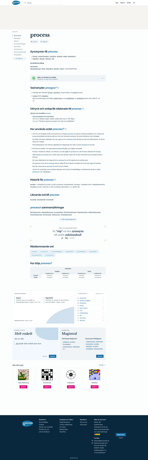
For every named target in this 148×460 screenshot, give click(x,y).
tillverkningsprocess (70, 212)
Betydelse (17, 38)
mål (53, 59)
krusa (82, 305)
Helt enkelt (23, 334)
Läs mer (52, 356)
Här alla (45, 356)
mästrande (76, 347)
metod (62, 69)
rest (81, 310)
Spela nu (23, 386)
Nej (66, 238)
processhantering (36, 255)
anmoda (83, 318)
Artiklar (129, 2)
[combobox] (43, 3)
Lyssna (35, 41)
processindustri (49, 255)
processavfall (69, 251)
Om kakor (63, 427)
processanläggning (56, 251)
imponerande (98, 349)
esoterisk (83, 298)
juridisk (35, 96)
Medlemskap (64, 429)
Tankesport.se (98, 427)
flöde (43, 69)
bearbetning (72, 56)
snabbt (56, 98)
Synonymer (17, 35)
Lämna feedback (44, 432)
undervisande (67, 347)
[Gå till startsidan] (16, 3)
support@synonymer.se (101, 441)
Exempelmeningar (20, 44)
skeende (59, 56)
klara (60, 98)
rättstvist (48, 59)
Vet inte (72, 238)
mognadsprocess (66, 214)
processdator (93, 251)
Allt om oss (83, 422)
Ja (62, 238)
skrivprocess (47, 214)
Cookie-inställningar (66, 424)
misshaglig (80, 98)
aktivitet (56, 69)
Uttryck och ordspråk (46, 427)
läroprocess (56, 214)
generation (83, 308)
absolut (82, 320)
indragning (84, 313)
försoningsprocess (36, 214)
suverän (72, 342)
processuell (50, 199)
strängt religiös (85, 300)
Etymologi (17, 46)
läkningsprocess (35, 212)
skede (65, 56)
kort (44, 98)
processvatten (58, 212)
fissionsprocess (82, 212)
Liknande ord (18, 49)
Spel (117, 2)
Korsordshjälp (43, 422)
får (81, 315)
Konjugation (18, 55)
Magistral (69, 334)
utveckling (53, 56)
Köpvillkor (63, 432)
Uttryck (16, 41)
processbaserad (81, 251)
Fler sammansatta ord (68, 219)
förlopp (34, 56)
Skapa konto (120, 434)
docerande (89, 344)
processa (33, 199)
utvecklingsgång (43, 56)
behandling (49, 69)
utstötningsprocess (94, 212)
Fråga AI (122, 2)
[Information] (58, 87)
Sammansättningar (20, 52)
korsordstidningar (103, 429)
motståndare (70, 98)
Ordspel (41, 424)
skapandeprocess (47, 212)
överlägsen (89, 349)
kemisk (74, 92)
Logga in (120, 437)
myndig (96, 344)
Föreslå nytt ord (44, 429)
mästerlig (66, 342)
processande (41, 199)
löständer (83, 303)
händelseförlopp (35, 69)
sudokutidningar (102, 432)
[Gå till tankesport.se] (101, 434)
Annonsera (83, 424)
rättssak (42, 59)
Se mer (101, 365)
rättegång (35, 59)
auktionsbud (73, 234)
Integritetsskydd (65, 422)
